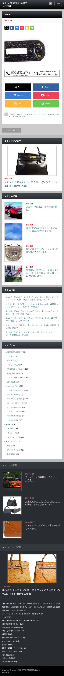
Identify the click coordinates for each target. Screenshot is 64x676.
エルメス (10, 356)
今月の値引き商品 (13, 373)
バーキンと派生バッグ (15, 403)
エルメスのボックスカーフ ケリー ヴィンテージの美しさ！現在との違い (31, 184)
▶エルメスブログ (12, 386)
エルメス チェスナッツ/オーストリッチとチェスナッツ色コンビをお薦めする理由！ (31, 592)
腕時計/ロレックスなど (15, 369)
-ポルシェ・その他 (14, 437)
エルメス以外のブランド (16, 377)
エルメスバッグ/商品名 (15, 399)
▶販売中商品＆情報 (13, 352)
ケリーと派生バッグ (14, 407)
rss (50, 3)
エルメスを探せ (13, 420)
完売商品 (10, 382)
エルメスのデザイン (14, 416)
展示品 (9, 446)
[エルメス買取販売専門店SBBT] (15, 5)
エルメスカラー (13, 395)
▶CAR (8, 424)
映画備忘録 (11, 454)
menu (58, 3)
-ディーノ (10, 428)
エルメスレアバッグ (14, 411)
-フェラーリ (11, 433)
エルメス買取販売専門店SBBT (23, 670)
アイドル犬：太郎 (13, 450)
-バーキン (12, 360)
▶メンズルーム (11, 441)
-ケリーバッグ (13, 365)
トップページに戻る (11, 130)
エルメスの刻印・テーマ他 (17, 390)
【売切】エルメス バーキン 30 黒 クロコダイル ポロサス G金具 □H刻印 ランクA (34, 115)
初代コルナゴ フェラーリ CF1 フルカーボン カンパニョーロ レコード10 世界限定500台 (42, 273)
